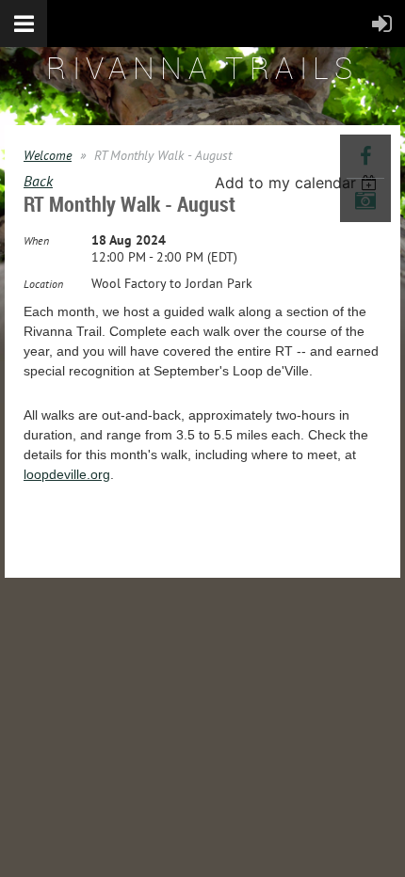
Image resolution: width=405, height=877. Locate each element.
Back (38, 180)
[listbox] (298, 182)
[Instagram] (365, 200)
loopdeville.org (67, 474)
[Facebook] (365, 156)
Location (43, 284)
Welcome (48, 155)
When (36, 240)
